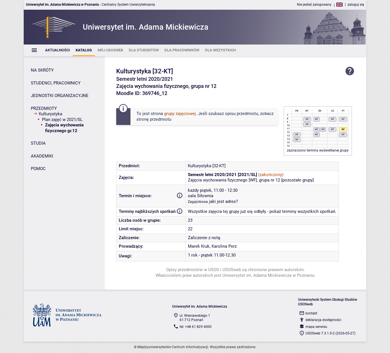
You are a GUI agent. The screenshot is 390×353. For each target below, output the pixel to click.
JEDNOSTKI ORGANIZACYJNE (60, 95)
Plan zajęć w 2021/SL (62, 119)
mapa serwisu (316, 327)
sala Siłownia (200, 195)
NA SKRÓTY (42, 70)
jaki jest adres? (223, 201)
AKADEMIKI (42, 156)
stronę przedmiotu (153, 119)
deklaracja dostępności (323, 320)
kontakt (311, 313)
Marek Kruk (199, 246)
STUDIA (38, 143)
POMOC (38, 168)
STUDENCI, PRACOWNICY (56, 83)
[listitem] (57, 50)
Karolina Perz (224, 246)
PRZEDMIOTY (44, 108)
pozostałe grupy (297, 180)
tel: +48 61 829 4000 (196, 327)
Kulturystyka (50, 113)
